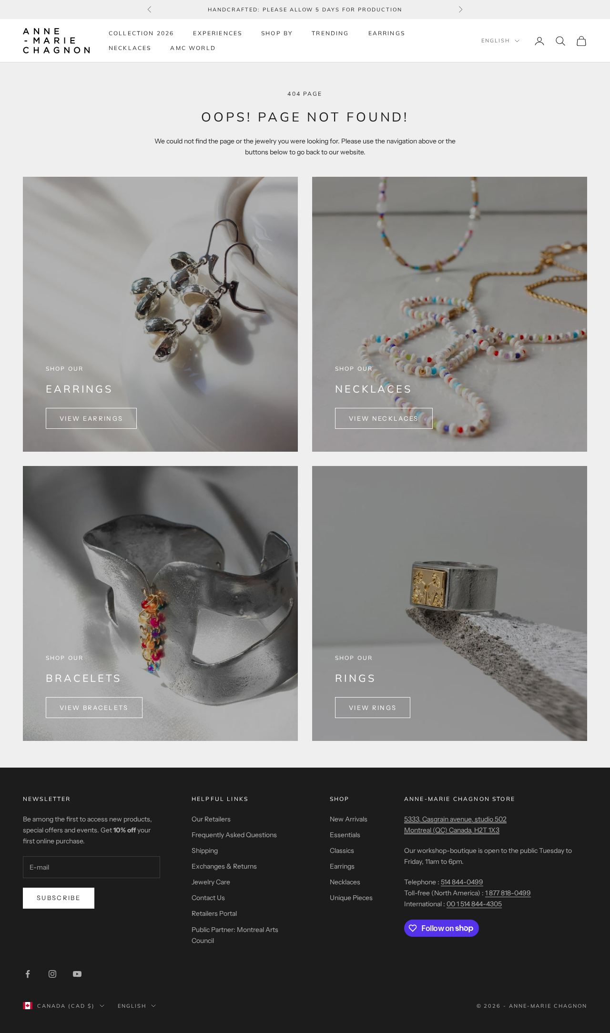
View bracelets (94, 707)
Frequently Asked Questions (234, 834)
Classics (342, 850)
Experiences (217, 33)
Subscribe (59, 897)
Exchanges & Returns (224, 866)
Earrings (386, 33)
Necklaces (130, 47)
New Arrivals (348, 819)
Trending (330, 33)
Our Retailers (211, 819)
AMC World (192, 47)
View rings (372, 707)
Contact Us (208, 897)
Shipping (205, 850)
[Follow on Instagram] (52, 974)
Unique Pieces (351, 897)
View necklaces (384, 418)
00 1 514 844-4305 (474, 904)
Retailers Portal (214, 913)
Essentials (345, 834)
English (495, 41)
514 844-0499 (462, 882)
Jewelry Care (211, 882)
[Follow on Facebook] (27, 974)
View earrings (91, 418)
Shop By (277, 33)
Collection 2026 (141, 33)
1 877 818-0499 (508, 893)
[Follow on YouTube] (77, 974)
